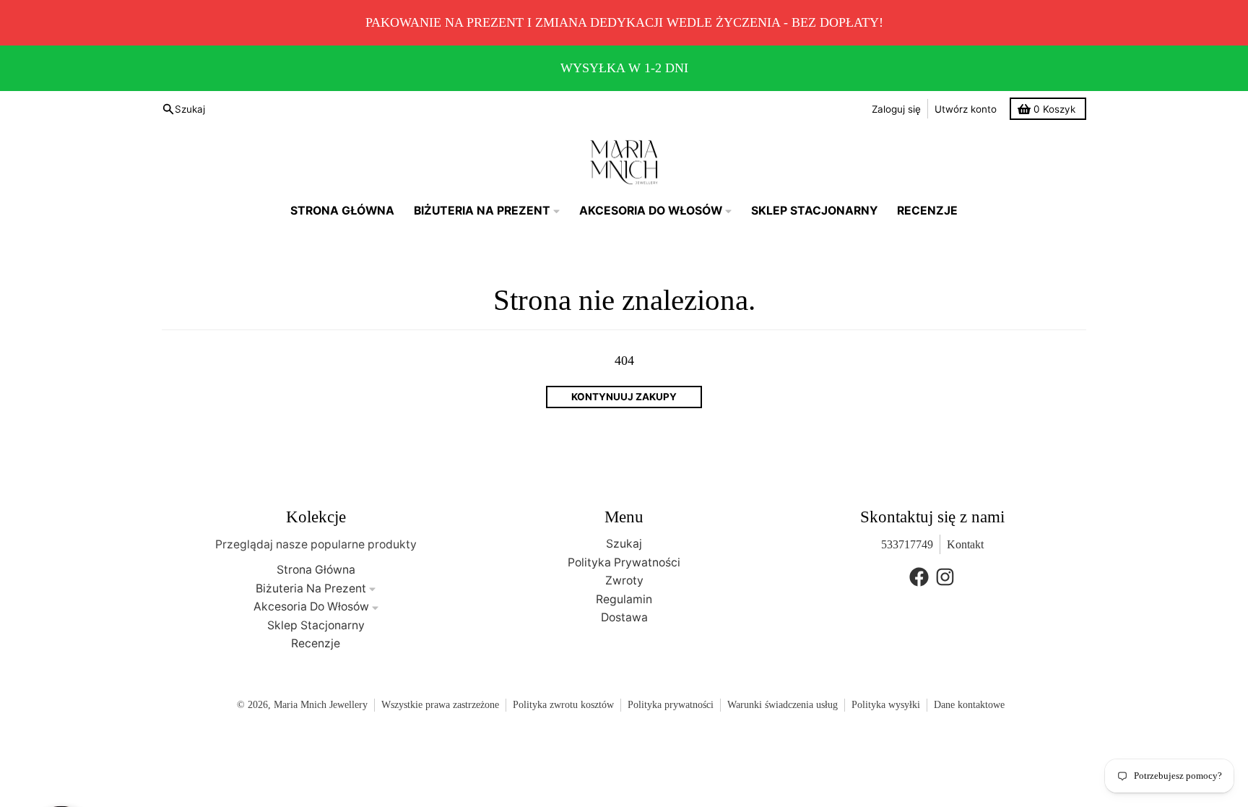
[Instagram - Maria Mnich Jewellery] (945, 577)
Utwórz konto (966, 109)
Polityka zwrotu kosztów (563, 704)
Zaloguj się (896, 109)
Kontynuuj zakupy (624, 396)
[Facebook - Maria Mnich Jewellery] (919, 577)
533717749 (907, 544)
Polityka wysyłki (886, 704)
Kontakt (965, 544)
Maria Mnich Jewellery (321, 704)
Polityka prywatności (671, 704)
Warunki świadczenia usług (782, 704)
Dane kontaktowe (969, 704)
